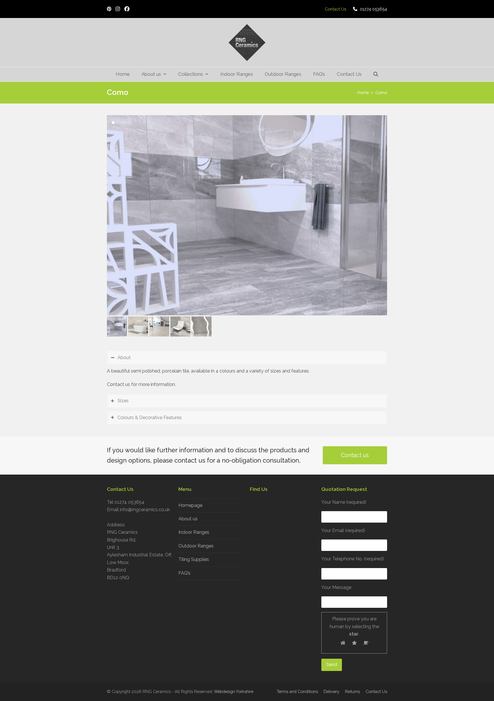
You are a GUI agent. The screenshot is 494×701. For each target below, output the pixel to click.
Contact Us (376, 691)
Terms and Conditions (297, 691)
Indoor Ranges (193, 532)
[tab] (247, 358)
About (124, 357)
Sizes (123, 400)
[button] (376, 74)
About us (188, 518)
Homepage (190, 505)
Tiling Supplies (193, 559)
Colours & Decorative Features (149, 417)
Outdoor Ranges (196, 546)
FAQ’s (184, 573)
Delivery (331, 691)
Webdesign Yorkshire (233, 691)
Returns (352, 691)
